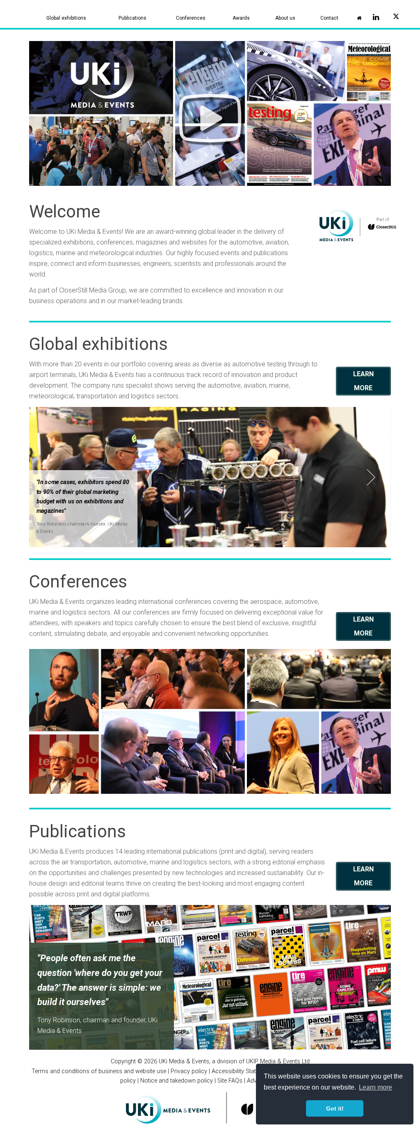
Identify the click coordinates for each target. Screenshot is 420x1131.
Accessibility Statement (242, 1071)
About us (285, 18)
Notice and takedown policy (176, 1080)
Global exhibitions (66, 18)
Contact (329, 18)
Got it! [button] (335, 1108)
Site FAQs (229, 1080)
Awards (241, 18)
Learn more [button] (375, 1087)
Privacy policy (189, 1071)
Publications (132, 18)
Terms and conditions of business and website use (99, 1071)
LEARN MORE (363, 381)
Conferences (190, 18)
